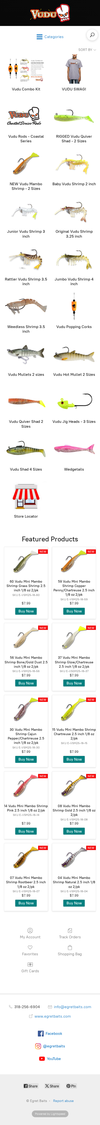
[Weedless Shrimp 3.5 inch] (26, 306)
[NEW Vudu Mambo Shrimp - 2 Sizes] (26, 163)
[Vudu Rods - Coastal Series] (26, 116)
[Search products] (92, 35)
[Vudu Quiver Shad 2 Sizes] (26, 401)
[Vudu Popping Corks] (74, 306)
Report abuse (63, 1101)
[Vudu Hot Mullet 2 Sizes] (74, 354)
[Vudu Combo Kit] (26, 69)
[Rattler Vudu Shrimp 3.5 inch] (26, 259)
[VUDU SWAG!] (74, 69)
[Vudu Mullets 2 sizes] (26, 354)
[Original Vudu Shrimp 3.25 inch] (74, 211)
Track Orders (70, 937)
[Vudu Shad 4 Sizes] (26, 449)
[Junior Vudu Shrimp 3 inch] (26, 211)
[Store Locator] (26, 496)
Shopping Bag (70, 954)
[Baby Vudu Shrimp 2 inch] (74, 163)
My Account (30, 937)
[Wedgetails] (74, 449)
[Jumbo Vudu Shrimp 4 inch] (74, 259)
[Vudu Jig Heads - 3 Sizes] (74, 401)
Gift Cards (30, 971)
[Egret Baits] (50, 13)
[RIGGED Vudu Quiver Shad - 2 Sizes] (74, 116)
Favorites (30, 954)
